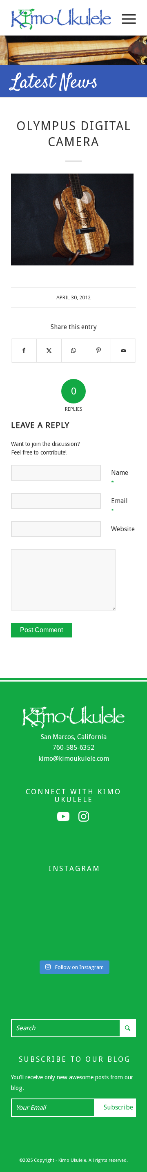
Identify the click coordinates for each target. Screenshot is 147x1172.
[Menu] (125, 18)
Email (119, 505)
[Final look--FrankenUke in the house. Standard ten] (73, 891)
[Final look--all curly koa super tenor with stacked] (116, 946)
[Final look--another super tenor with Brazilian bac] (30, 891)
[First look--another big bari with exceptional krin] (30, 946)
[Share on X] (49, 350)
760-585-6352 (73, 747)
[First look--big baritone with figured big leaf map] (30, 919)
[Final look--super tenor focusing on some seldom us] (116, 891)
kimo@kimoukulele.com (73, 758)
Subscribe (118, 1107)
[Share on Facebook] (23, 350)
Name (119, 477)
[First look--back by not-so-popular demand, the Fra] (116, 919)
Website (123, 529)
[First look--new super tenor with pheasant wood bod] (73, 946)
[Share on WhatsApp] (74, 350)
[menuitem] (125, 18)
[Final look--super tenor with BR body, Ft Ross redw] (73, 919)
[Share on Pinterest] (98, 350)
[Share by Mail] (123, 350)
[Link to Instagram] (84, 817)
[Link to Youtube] (63, 817)
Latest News (54, 83)
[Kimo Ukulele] (61, 18)
